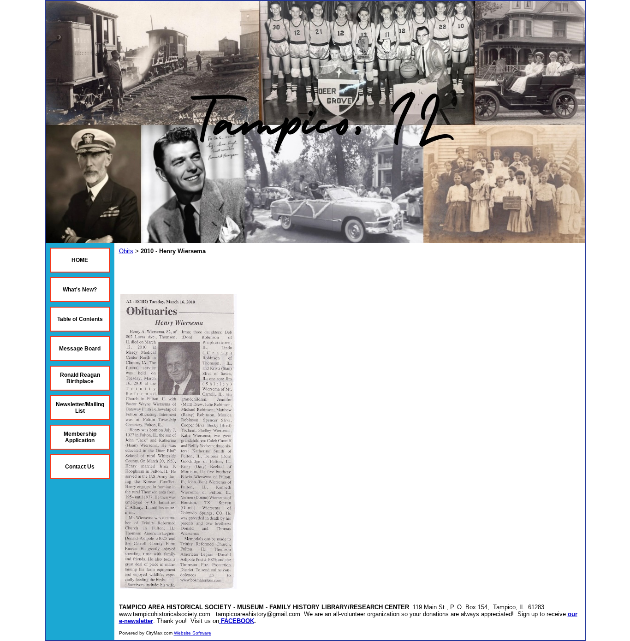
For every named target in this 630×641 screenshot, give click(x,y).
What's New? (80, 289)
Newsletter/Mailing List (80, 407)
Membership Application (80, 437)
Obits (126, 251)
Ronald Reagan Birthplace (80, 378)
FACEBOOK (237, 620)
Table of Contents (80, 319)
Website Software (192, 632)
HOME (79, 260)
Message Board (80, 348)
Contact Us (80, 466)
